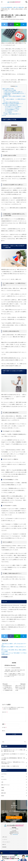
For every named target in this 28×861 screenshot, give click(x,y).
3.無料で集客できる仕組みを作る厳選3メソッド (12, 103)
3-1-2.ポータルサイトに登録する (12, 108)
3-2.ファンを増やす (8, 112)
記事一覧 (3, 844)
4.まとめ (4, 115)
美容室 (2, 790)
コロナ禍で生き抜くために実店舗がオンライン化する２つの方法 (13, 754)
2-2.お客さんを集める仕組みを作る (11, 102)
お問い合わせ (14, 817)
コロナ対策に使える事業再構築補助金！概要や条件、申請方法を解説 (13, 758)
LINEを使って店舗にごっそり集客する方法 (10, 766)
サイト (3, 730)
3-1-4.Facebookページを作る (11, 110)
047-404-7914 (15, 834)
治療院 (2, 787)
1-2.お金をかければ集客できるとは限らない (13, 91)
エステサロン (4, 773)
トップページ (4, 839)
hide (16, 86)
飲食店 (2, 795)
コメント (5, 712)
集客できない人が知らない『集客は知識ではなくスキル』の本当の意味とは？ (13, 763)
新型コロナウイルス (5, 784)
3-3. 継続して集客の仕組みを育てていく (12, 113)
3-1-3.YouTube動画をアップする (12, 109)
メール (4, 727)
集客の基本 (5, 657)
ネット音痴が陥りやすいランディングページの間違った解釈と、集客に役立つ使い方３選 (13, 750)
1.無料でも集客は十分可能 (8, 88)
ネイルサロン (4, 779)
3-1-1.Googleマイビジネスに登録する (13, 106)
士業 (2, 782)
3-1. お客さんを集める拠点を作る (11, 105)
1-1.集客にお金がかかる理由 (10, 90)
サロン (2, 776)
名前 (3, 724)
